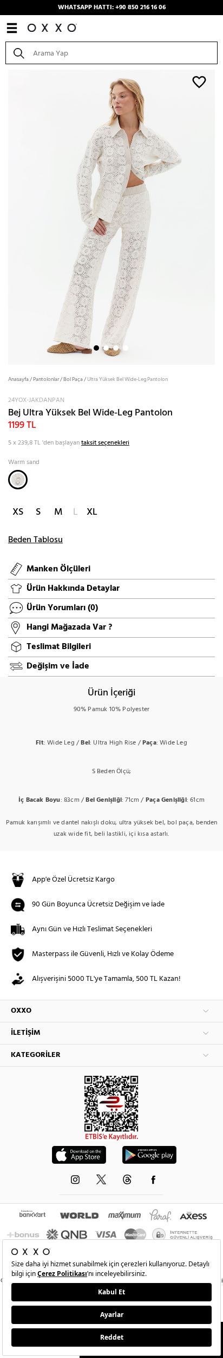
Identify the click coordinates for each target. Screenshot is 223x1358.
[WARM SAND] (18, 479)
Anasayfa (18, 379)
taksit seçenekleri (105, 443)
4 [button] (125, 348)
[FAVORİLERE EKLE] (199, 81)
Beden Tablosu (35, 540)
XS (17, 512)
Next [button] (5, 216)
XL (92, 512)
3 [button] (116, 348)
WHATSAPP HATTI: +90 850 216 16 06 (112, 7)
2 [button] (106, 348)
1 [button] (96, 348)
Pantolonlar (46, 379)
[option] (111, 216)
